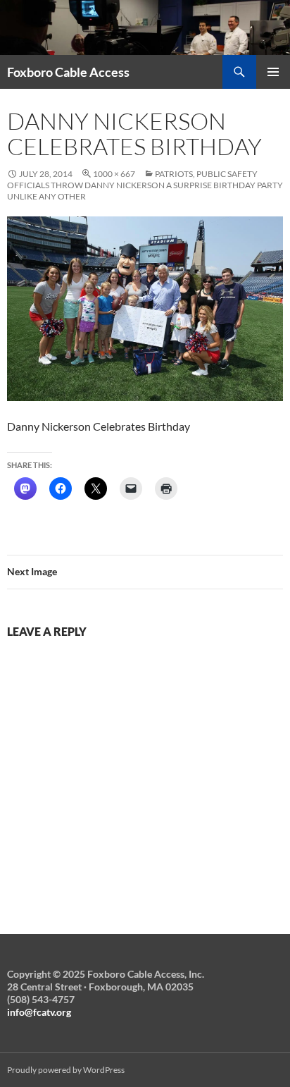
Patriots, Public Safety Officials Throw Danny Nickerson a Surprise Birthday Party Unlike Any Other (145, 185)
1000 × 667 (114, 173)
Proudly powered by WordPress (66, 1069)
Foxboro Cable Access (68, 72)
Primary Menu (273, 72)
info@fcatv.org (39, 1012)
